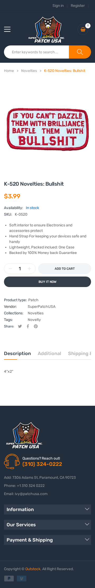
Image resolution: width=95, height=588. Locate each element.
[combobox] (36, 52)
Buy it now (47, 282)
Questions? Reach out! (41, 458)
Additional (49, 353)
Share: (9, 326)
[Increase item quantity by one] (29, 269)
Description (17, 353)
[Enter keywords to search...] (80, 52)
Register (78, 6)
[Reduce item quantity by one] (10, 269)
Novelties (36, 313)
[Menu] (10, 29)
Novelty (34, 320)
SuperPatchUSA (41, 306)
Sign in (58, 6)
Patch (33, 300)
